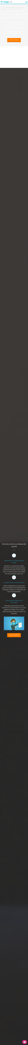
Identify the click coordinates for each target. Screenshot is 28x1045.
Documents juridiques (10, 7)
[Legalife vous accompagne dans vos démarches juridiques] (6, 2)
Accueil (2, 7)
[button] (14, 40)
